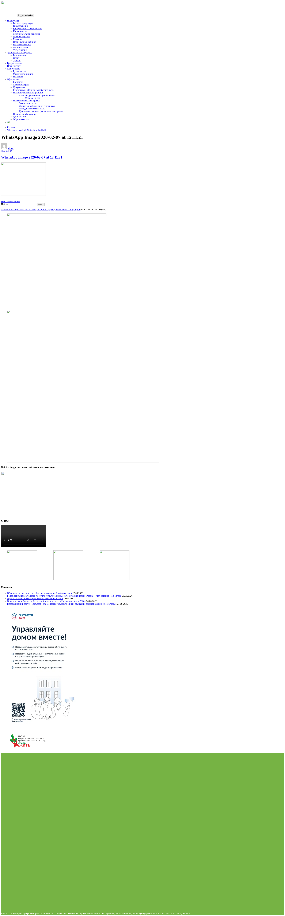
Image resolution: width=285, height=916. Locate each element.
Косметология (20, 31)
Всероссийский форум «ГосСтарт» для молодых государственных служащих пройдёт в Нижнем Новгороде (62, 604)
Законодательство (28, 103)
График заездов (15, 63)
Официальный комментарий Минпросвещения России (35, 598)
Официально (13, 79)
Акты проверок (21, 84)
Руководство (19, 71)
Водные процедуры (23, 23)
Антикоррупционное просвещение (36, 95)
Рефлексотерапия (22, 44)
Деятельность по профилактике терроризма (41, 111)
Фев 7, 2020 (7, 151)
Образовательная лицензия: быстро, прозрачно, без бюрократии (39, 593)
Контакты (18, 82)
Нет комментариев (10, 201)
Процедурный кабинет (24, 42)
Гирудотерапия (20, 26)
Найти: (4, 204)
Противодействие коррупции (28, 92)
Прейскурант (13, 66)
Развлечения (19, 55)
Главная (11, 127)
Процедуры (13, 20)
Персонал (18, 76)
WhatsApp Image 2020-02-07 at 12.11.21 (26, 130)
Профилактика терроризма (26, 100)
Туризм (16, 60)
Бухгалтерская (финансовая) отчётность (33, 90)
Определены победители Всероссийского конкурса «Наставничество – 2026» (46, 601)
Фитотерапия (20, 50)
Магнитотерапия (21, 36)
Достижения (19, 116)
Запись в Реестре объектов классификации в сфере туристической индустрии (40, 209)
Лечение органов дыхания (26, 34)
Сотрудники (13, 68)
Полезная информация (24, 114)
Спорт (16, 58)
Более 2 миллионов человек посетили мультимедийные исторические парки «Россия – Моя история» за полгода (64, 596)
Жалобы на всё (32, 98)
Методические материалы (32, 108)
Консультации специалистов (27, 28)
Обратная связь (20, 119)
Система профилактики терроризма (37, 106)
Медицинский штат (23, 74)
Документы (19, 87)
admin (11, 148)
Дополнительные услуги (19, 52)
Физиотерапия (20, 47)
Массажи (17, 39)
